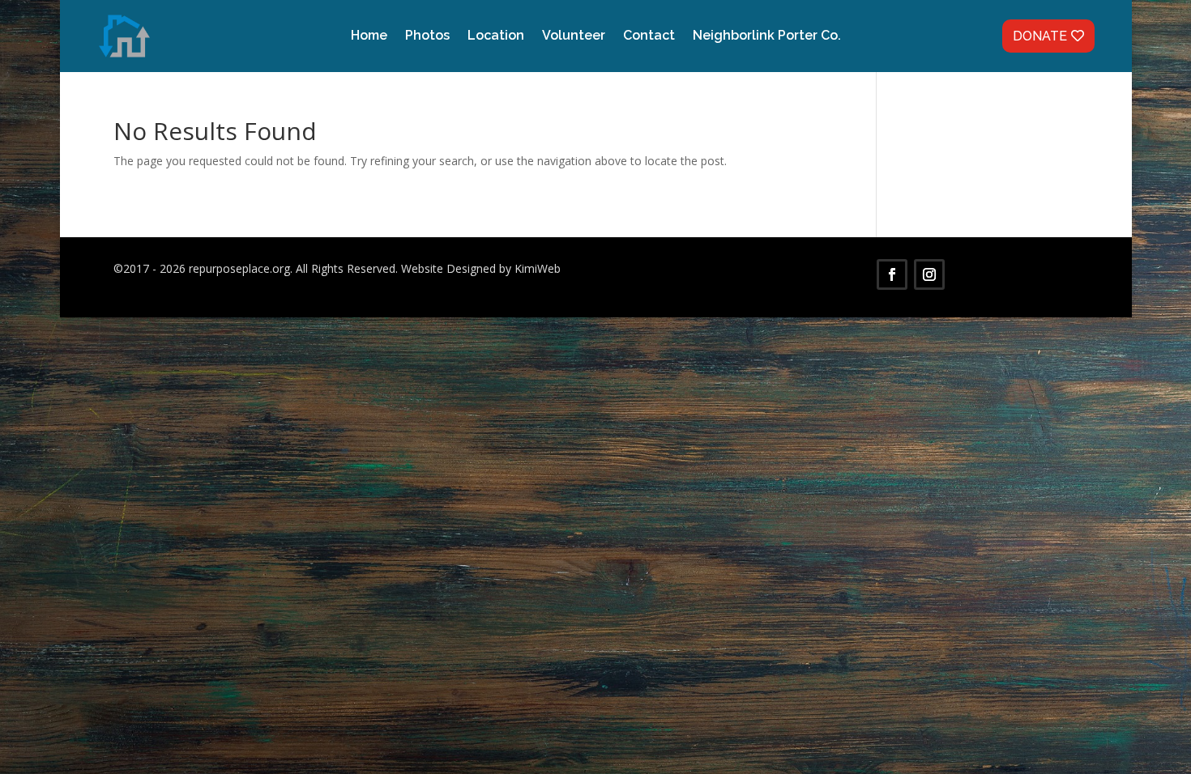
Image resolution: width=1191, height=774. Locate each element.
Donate (1040, 36)
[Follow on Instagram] (929, 274)
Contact (649, 36)
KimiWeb (537, 268)
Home (369, 36)
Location (495, 36)
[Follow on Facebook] (892, 274)
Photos (427, 36)
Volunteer (573, 36)
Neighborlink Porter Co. (767, 36)
